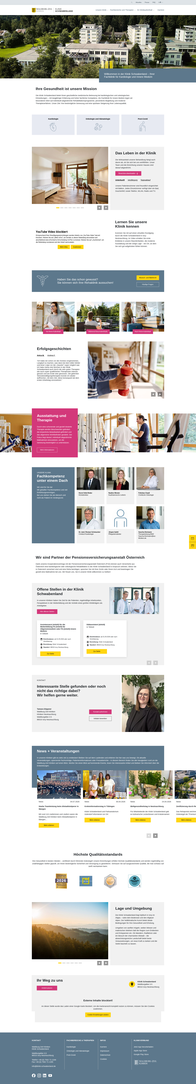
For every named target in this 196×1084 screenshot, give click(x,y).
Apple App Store (140, 1051)
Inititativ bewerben (100, 718)
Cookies (103, 1059)
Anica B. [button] (40, 355)
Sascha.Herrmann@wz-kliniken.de (147, 537)
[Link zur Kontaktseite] (192, 538)
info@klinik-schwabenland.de (44, 1066)
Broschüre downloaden (127, 173)
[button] (131, 2)
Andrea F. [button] (51, 355)
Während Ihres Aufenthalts (97, 331)
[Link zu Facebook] (34, 1075)
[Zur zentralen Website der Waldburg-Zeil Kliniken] (148, 1063)
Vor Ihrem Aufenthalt (53, 331)
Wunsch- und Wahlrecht (147, 278)
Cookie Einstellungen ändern (98, 1015)
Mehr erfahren (49, 825)
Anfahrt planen (47, 988)
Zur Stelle (50, 654)
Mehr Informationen (47, 450)
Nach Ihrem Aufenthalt (143, 331)
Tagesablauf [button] (145, 180)
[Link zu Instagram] (39, 1075)
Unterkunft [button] (120, 180)
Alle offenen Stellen (47, 611)
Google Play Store (141, 1054)
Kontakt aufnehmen (100, 712)
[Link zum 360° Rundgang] (192, 545)
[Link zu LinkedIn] (45, 1075)
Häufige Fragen (147, 284)
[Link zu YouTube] (50, 1075)
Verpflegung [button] (133, 180)
